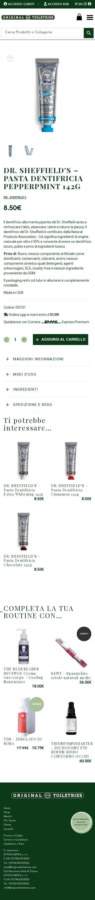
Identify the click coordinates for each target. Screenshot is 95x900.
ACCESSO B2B (58, 4)
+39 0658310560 (18, 863)
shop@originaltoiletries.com (20, 867)
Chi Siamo (10, 820)
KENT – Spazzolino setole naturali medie (71, 675)
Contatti (8, 829)
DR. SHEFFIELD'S (15, 197)
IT (76, 4)
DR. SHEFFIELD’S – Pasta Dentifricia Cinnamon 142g (69, 489)
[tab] (47, 359)
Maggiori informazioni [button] (38, 359)
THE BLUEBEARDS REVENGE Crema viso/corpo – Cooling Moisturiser (23, 675)
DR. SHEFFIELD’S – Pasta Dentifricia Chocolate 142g (22, 560)
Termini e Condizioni (16, 840)
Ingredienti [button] (25, 389)
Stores (7, 825)
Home (7, 808)
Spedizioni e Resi (14, 844)
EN (81, 4)
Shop (7, 812)
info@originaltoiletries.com (20, 888)
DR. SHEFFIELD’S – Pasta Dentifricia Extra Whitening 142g (23, 489)
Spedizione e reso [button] (32, 405)
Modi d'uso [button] (24, 374)
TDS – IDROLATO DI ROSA (23, 741)
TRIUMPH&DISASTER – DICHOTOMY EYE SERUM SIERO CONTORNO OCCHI (72, 750)
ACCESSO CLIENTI (21, 4)
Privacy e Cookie (13, 835)
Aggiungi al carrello (63, 339)
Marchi (8, 816)
